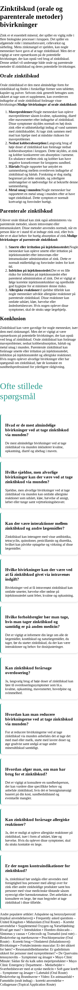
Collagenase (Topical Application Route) (28, 984)
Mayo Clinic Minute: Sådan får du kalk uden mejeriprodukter (36, 959)
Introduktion (32, 930)
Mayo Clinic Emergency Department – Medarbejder (38, 963)
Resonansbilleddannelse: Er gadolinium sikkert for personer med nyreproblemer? (35, 951)
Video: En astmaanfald (56, 977)
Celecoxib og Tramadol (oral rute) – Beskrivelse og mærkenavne (38, 935)
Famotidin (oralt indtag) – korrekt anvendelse (31, 980)
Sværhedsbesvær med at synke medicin (27, 969)
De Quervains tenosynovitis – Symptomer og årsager (39, 955)
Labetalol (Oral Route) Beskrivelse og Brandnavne (33, 975)
